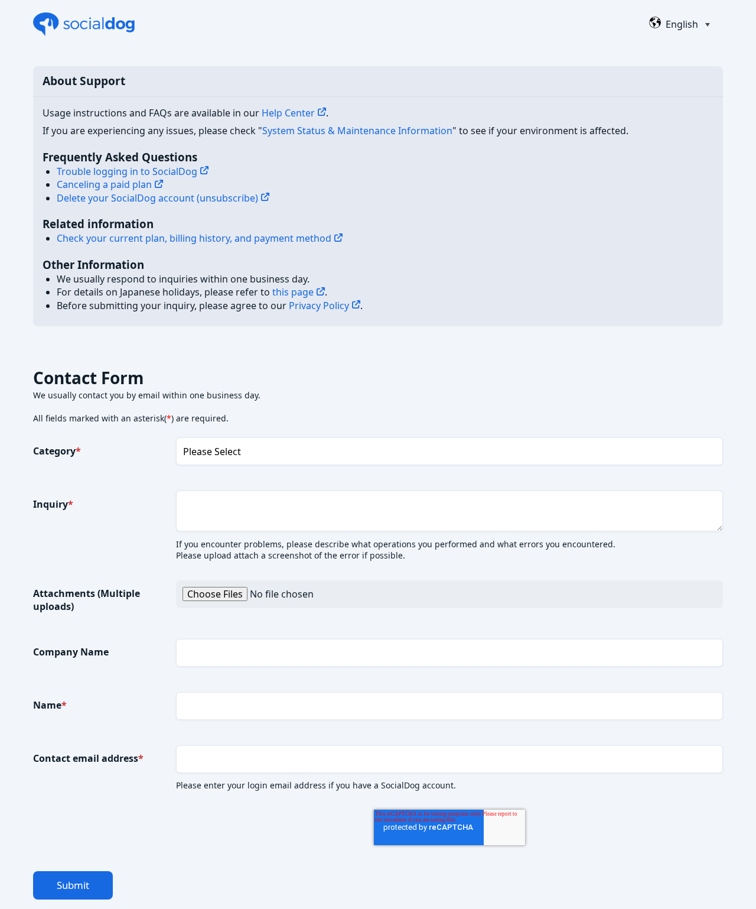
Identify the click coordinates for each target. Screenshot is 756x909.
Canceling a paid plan (104, 184)
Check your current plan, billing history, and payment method (194, 238)
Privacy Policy (319, 305)
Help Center (288, 112)
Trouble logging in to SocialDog (127, 171)
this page (293, 291)
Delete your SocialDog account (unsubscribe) (157, 197)
